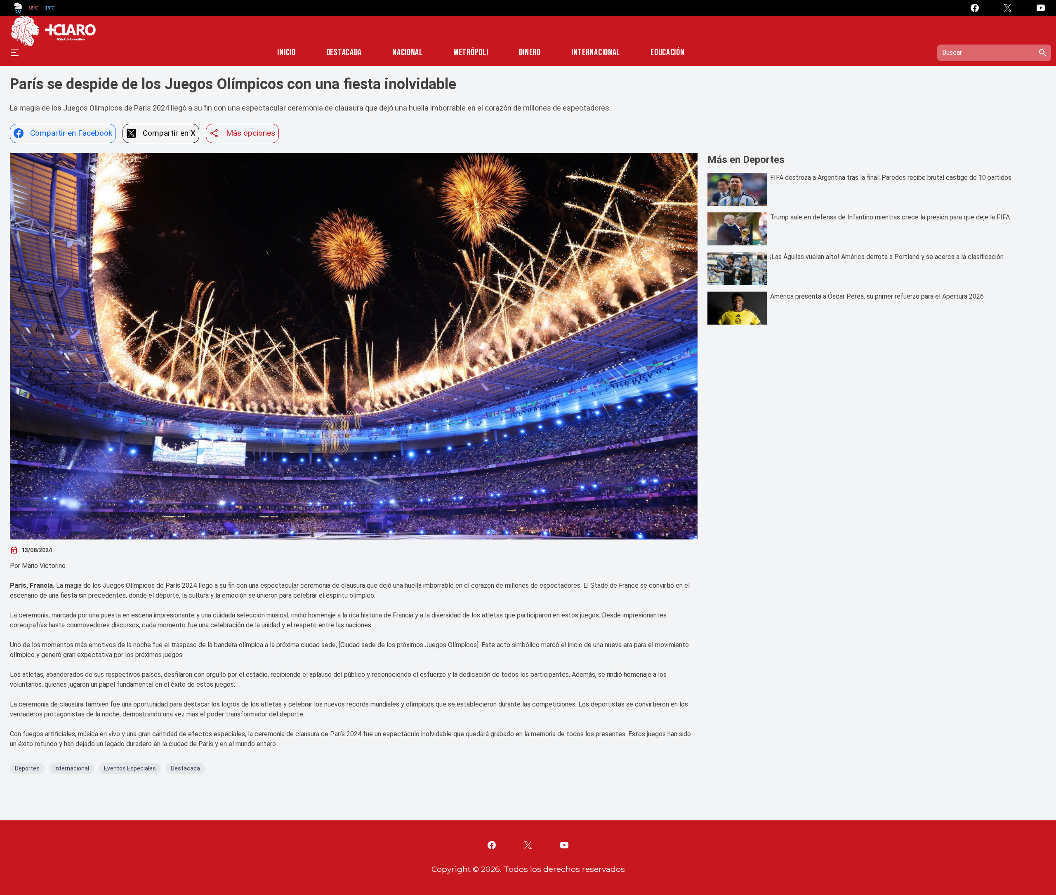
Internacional (595, 53)
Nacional (407, 53)
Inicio (286, 53)
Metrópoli (470, 53)
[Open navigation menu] (15, 53)
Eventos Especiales (130, 768)
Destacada (344, 53)
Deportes (27, 768)
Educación (667, 53)
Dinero (530, 53)
